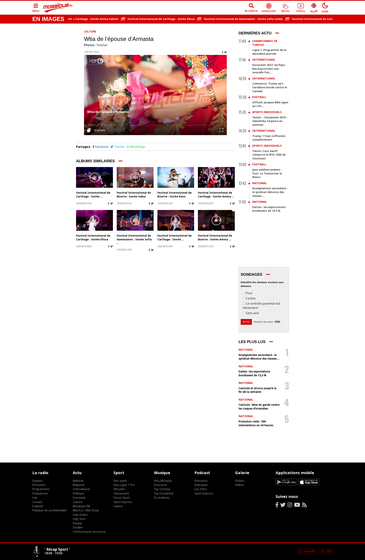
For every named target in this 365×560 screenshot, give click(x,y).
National (259, 183)
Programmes (40, 489)
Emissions (38, 485)
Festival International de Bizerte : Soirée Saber (134, 194)
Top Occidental (163, 493)
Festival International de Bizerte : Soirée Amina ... (215, 237)
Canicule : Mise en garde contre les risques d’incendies (259, 406)
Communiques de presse (89, 531)
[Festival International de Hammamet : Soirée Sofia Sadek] (135, 220)
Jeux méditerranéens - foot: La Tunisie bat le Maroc (267, 173)
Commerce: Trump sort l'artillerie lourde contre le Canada (269, 87)
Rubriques (201, 485)
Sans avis (252, 313)
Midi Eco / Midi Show (86, 510)
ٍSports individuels (267, 112)
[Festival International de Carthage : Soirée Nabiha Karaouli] (175, 220)
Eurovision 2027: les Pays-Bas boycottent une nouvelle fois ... (269, 68)
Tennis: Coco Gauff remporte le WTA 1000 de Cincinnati (269, 154)
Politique (78, 493)
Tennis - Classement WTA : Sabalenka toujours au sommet (269, 121)
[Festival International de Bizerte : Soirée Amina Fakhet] (216, 220)
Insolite (78, 527)
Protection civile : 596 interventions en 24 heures (256, 423)
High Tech (79, 519)
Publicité (37, 506)
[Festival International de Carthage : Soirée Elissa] (94, 220)
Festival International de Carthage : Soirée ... (93, 194)
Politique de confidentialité (49, 510)
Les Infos (200, 489)
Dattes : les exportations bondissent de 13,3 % (269, 209)
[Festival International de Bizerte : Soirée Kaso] (175, 177)
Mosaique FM (81, 506)
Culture (90, 31)
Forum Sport (121, 497)
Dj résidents (162, 497)
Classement (121, 493)
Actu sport (120, 480)
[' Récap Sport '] (36, 556)
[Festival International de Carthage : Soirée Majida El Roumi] (94, 177)
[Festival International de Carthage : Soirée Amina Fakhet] (216, 177)
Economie (79, 497)
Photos (239, 480)
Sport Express (122, 502)
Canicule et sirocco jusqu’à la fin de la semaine (257, 390)
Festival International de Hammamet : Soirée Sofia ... (134, 239)
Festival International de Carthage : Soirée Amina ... (216, 194)
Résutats (119, 489)
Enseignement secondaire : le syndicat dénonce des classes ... (270, 191)
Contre (251, 298)
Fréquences (40, 493)
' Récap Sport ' (57, 549)
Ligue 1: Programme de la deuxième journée (269, 51)
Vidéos (239, 485)
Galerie (118, 506)
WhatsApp (137, 147)
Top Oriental (162, 489)
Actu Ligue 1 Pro (124, 485)
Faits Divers (80, 514)
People (77, 523)
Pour (249, 293)
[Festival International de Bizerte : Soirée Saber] (135, 177)
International (263, 59)
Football (259, 97)
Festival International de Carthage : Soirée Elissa (151, 19)
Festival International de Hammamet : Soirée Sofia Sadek (233, 19)
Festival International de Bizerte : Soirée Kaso (174, 194)
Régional (78, 485)
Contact (37, 502)
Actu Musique (163, 480)
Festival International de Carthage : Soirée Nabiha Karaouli (322, 19)
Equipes (37, 480)
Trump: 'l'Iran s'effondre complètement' (268, 138)
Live (34, 497)
